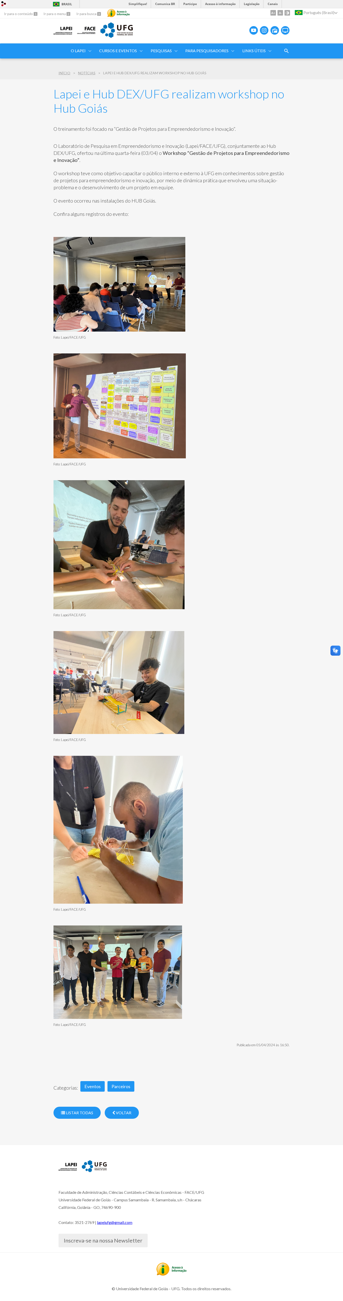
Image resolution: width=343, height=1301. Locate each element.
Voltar (123, 1112)
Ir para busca (86, 14)
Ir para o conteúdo (19, 14)
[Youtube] (253, 30)
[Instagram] (264, 30)
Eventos (92, 1086)
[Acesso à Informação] (118, 13)
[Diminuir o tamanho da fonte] (280, 13)
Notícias (86, 73)
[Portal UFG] (116, 36)
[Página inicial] (62, 34)
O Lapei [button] (78, 50)
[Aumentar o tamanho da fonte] (273, 13)
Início (64, 73)
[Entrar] (4, 4)
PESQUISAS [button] (161, 50)
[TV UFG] (285, 30)
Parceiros (120, 1086)
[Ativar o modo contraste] (287, 13)
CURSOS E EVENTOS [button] (118, 50)
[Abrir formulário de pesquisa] (286, 51)
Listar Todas (79, 1112)
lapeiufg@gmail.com (114, 1222)
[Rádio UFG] (274, 30)
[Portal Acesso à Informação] (171, 1274)
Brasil (67, 4)
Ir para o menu (55, 14)
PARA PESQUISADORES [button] (206, 50)
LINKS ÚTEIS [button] (254, 50)
